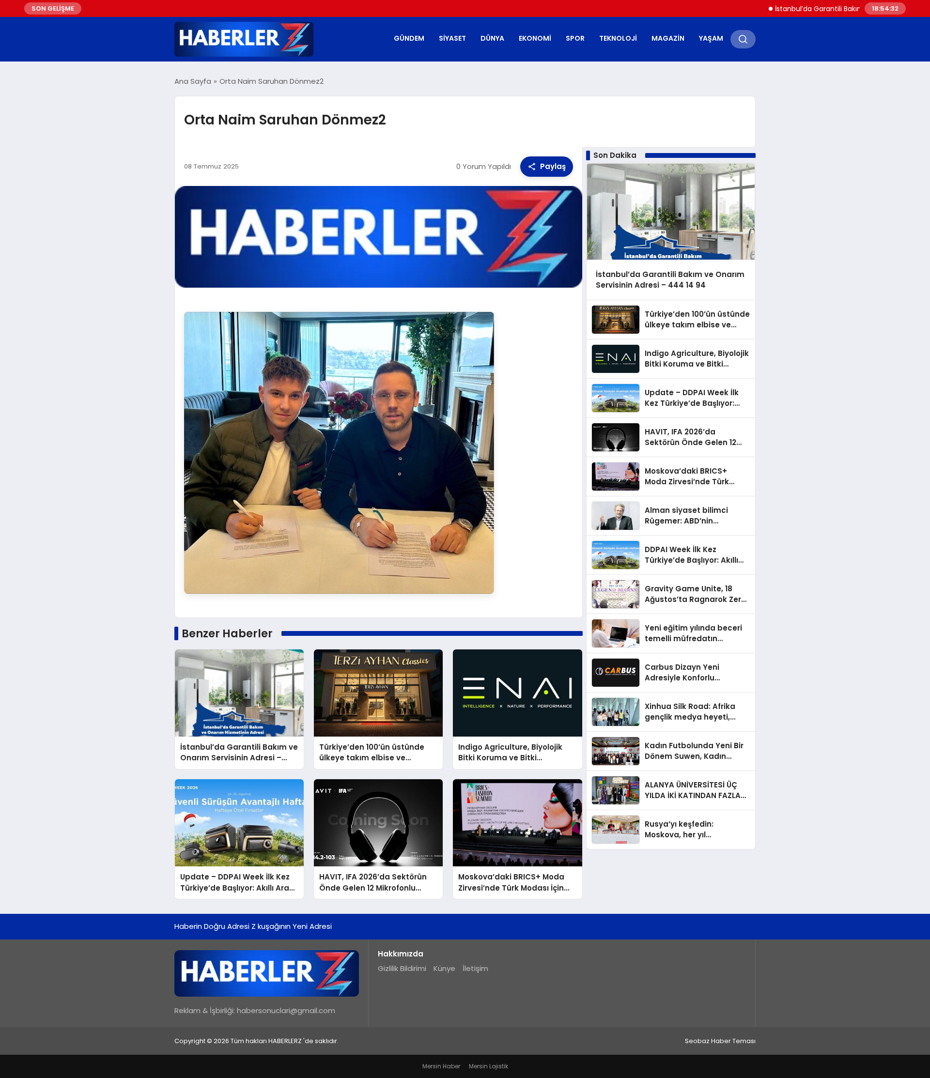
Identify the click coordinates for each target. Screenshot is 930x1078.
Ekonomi (535, 38)
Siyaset (452, 38)
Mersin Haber (441, 1066)
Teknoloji (618, 38)
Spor (575, 38)
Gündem (409, 38)
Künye (444, 968)
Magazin (667, 38)
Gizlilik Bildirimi (402, 968)
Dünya (492, 38)
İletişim (475, 968)
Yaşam (711, 38)
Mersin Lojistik (488, 1066)
